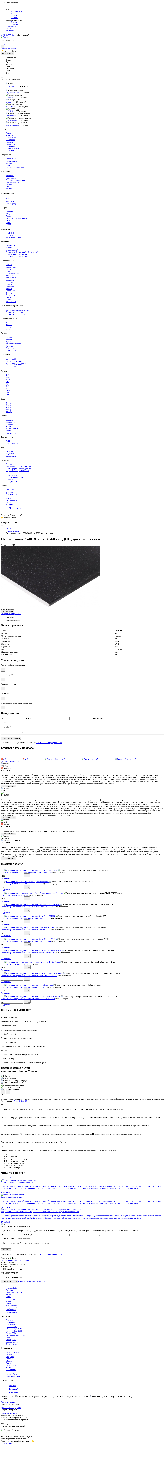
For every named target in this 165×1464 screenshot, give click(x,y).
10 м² (8, 390)
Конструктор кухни (9, 1413)
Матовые (9, 248)
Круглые (9, 142)
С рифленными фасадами (16, 254)
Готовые (9, 452)
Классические (11, 1305)
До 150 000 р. (11, 1327)
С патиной (10, 348)
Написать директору (9, 1281)
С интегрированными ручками (18, 468)
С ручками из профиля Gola (17, 471)
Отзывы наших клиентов (16, 1372)
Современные (11, 159)
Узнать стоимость (8, 1443)
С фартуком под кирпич (16, 314)
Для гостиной (11, 494)
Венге (8, 322)
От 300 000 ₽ (11, 367)
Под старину (11, 203)
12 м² (8, 393)
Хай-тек (9, 165)
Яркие (8, 342)
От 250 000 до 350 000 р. (16, 1331)
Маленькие (10, 422)
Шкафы (9, 503)
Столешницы (11, 500)
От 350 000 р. (11, 1333)
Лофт (8, 199)
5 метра (9, 409)
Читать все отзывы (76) (10, 761)
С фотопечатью (12, 475)
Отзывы (9, 29)
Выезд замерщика (8, 1402)
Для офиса (10, 490)
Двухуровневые (12, 146)
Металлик (10, 329)
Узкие (8, 431)
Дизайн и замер (17, 11)
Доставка (14, 13)
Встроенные (11, 456)
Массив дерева (12, 1299)
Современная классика (15, 180)
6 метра (9, 412)
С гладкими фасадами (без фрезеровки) (22, 252)
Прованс (9, 184)
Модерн (9, 163)
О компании (11, 1370)
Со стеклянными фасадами (17, 256)
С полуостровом (12, 148)
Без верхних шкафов (14, 477)
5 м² (7, 377)
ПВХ (8, 220)
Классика (10, 176)
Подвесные (10, 144)
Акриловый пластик (14, 1292)
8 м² (7, 386)
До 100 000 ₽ (11, 359)
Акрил (8, 216)
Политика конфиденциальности (31, 1281)
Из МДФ (9, 235)
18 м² (8, 395)
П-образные (11, 137)
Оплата (14, 22)
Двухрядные (11, 151)
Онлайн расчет (12, 1342)
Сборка (14, 16)
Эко (7, 197)
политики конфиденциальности (49, 743)
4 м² (7, 375)
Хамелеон (10, 346)
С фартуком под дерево (15, 312)
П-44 (8, 441)
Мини (8, 426)
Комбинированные (14, 344)
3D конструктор (12, 1344)
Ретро (8, 187)
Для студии (10, 492)
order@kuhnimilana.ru (23, 1260)
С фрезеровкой (12, 250)
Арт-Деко (10, 201)
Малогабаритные (13, 429)
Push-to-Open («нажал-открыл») (19, 466)
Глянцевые (10, 246)
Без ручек (10, 464)
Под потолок (11, 433)
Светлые (9, 337)
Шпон (8, 223)
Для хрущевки (12, 443)
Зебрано (9, 325)
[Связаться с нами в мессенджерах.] (19, 1462)
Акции (8, 1337)
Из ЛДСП (10, 233)
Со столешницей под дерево (17, 310)
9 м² (7, 388)
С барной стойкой (13, 473)
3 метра (9, 405)
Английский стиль (13, 182)
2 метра (9, 403)
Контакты (10, 31)
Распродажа (11, 1340)
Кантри (9, 189)
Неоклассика (11, 178)
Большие (9, 420)
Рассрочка (15, 24)
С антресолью (11, 482)
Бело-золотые (11, 350)
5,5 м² (8, 379)
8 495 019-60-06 (7, 35)
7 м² (7, 384)
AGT (8, 214)
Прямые (9, 133)
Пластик (9, 212)
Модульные (10, 454)
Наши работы (11, 7)
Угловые (9, 135)
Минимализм (11, 161)
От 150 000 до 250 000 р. (16, 1329)
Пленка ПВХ (11, 1288)
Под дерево (10, 327)
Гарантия (14, 18)
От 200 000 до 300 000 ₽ (16, 364)
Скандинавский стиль (15, 167)
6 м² (7, 382)
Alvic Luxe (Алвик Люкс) (16, 218)
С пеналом (10, 479)
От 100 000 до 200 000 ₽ (16, 361)
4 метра (9, 407)
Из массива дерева (13, 237)
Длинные (10, 424)
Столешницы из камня (15, 1335)
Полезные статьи (13, 1376)
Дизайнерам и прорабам (11, 1408)
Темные (9, 339)
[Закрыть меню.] (2, 77)
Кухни (8, 498)
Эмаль (8, 225)
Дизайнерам (11, 26)
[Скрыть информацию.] (2, 525)
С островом (10, 140)
